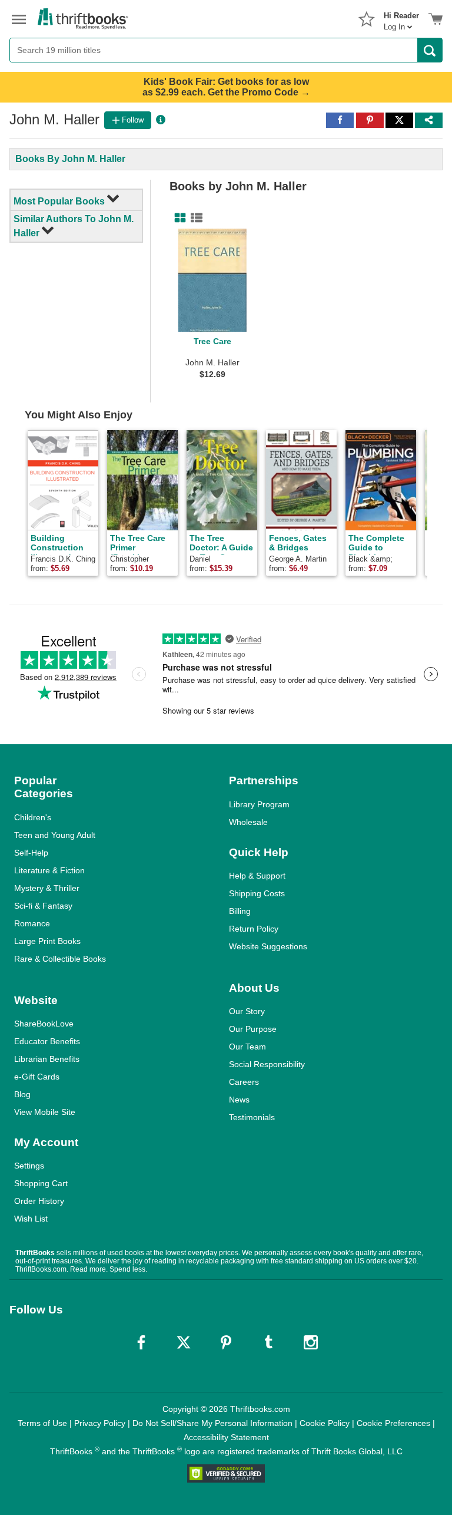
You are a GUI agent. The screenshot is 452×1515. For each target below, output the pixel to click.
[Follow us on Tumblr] (268, 1342)
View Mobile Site (44, 1112)
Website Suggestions (268, 946)
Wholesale (248, 822)
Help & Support (257, 875)
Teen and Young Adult (54, 835)
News (239, 1099)
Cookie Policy (325, 1423)
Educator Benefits (47, 1041)
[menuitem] (401, 17)
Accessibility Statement (226, 1437)
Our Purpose (253, 1029)
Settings (29, 1165)
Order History (39, 1201)
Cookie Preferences (393, 1423)
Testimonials (252, 1117)
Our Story (247, 1011)
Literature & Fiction (49, 870)
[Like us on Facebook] (141, 1342)
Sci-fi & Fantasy (43, 905)
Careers (244, 1082)
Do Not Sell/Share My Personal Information (212, 1423)
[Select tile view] (194, 218)
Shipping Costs (257, 893)
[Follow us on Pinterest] (226, 1342)
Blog (22, 1094)
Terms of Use (42, 1423)
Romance (32, 923)
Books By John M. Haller (70, 159)
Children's (32, 817)
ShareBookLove (44, 1023)
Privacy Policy (99, 1423)
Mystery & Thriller (46, 888)
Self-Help (31, 852)
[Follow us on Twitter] (184, 1342)
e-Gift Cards (36, 1076)
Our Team (247, 1046)
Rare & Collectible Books (60, 958)
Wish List (31, 1218)
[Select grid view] (178, 218)
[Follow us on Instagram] (311, 1342)
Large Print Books (47, 941)
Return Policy (253, 928)
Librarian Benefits (46, 1059)
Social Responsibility (267, 1064)
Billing (240, 911)
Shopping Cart (41, 1183)
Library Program (259, 804)
